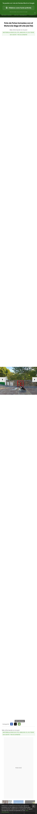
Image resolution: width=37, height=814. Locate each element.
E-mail (19, 724)
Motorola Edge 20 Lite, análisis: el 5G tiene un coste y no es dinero (18, 33)
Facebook (11, 724)
